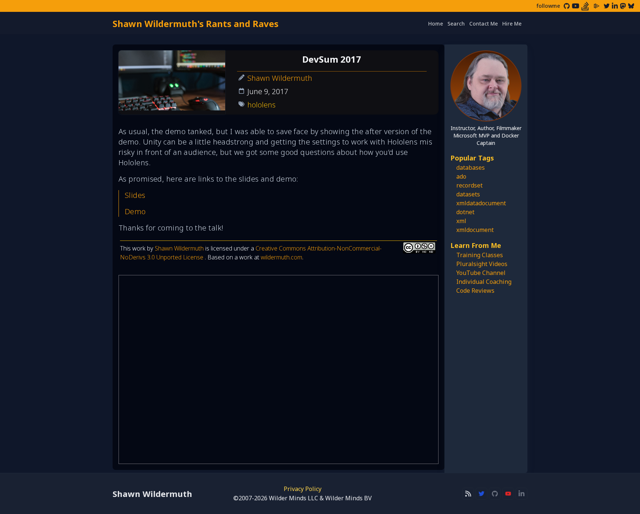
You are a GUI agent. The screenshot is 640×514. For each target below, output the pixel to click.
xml (461, 221)
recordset (469, 185)
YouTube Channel (481, 273)
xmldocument (475, 230)
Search (456, 23)
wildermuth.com (281, 257)
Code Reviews (475, 290)
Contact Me (483, 23)
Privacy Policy (302, 489)
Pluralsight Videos (481, 264)
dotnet (465, 212)
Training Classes (479, 255)
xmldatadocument (481, 203)
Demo (135, 211)
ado (461, 176)
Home (435, 23)
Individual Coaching (483, 282)
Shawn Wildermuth (279, 78)
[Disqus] (278, 369)
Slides (135, 195)
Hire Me (511, 23)
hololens (261, 105)
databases (470, 167)
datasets (468, 194)
